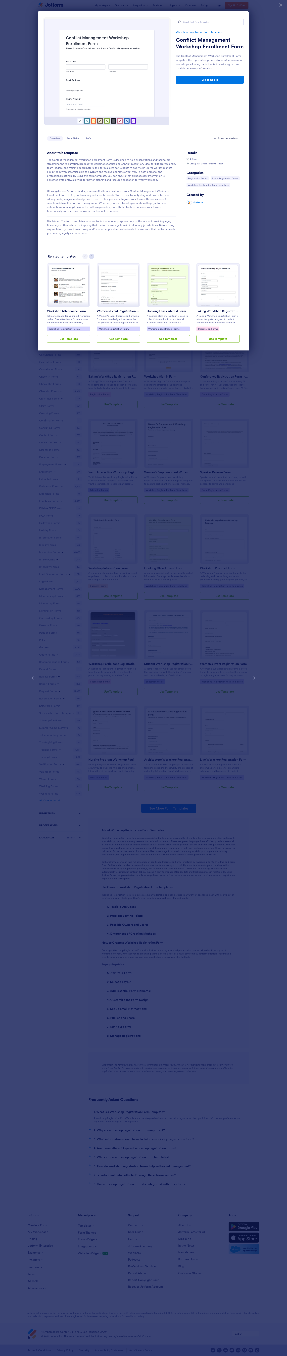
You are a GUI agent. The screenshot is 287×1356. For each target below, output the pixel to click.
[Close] (280, 5)
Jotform (198, 202)
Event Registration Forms (225, 178)
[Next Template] (254, 678)
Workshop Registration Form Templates (199, 32)
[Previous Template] (32, 678)
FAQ (88, 138)
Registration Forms (197, 178)
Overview (55, 138)
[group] (69, 305)
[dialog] (143, 678)
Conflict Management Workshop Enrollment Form (210, 43)
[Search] (179, 22)
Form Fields (73, 138)
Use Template (209, 79)
